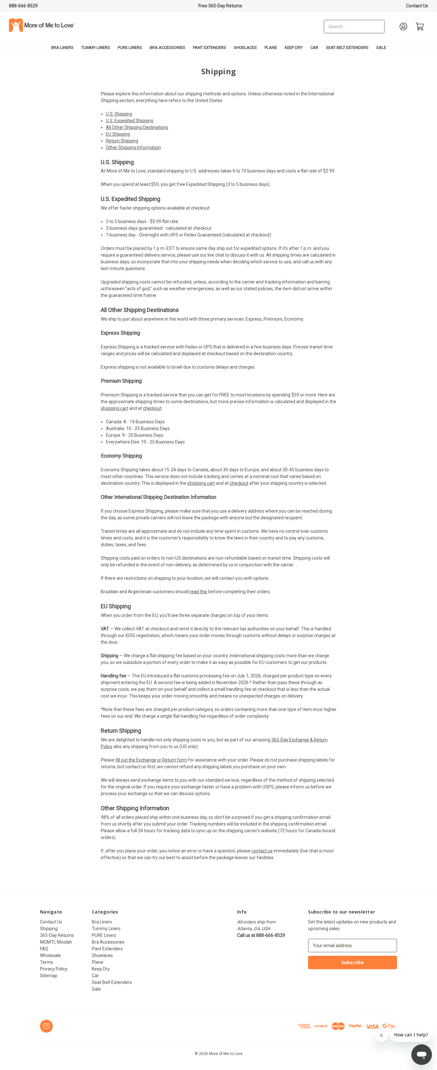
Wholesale (50, 955)
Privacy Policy (54, 968)
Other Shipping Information (133, 147)
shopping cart (114, 408)
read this (198, 591)
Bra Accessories (167, 47)
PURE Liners (130, 47)
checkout (152, 408)
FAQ (44, 948)
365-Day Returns (57, 935)
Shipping (49, 928)
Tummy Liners (95, 47)
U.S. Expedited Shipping (129, 120)
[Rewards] (46, 1026)
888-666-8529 (23, 5)
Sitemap (48, 975)
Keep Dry (294, 47)
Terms (46, 962)
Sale (381, 47)
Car (314, 47)
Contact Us (417, 5)
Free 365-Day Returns (220, 5)
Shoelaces (245, 47)
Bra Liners (62, 47)
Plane (271, 47)
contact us (262, 850)
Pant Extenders (209, 47)
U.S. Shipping (119, 113)
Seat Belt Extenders (347, 47)
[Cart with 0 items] (420, 26)
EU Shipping (118, 134)
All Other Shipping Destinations (137, 127)
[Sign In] (403, 26)
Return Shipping (122, 140)
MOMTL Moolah (56, 942)
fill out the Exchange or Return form (151, 760)
